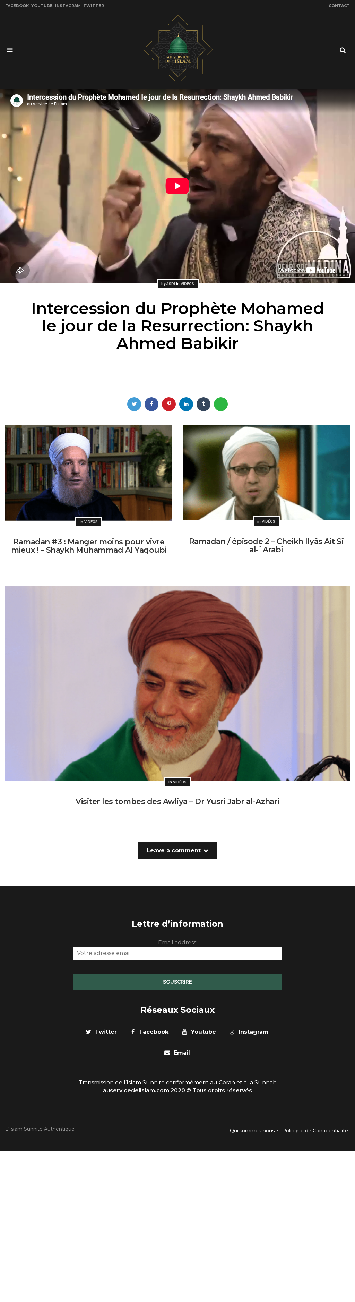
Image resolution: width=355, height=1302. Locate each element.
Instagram (68, 5)
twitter (106, 1032)
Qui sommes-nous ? (254, 1130)
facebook (153, 1032)
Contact (339, 5)
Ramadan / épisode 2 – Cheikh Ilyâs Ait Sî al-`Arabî (266, 545)
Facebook (17, 5)
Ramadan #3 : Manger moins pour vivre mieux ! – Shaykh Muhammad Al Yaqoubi (89, 546)
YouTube (42, 5)
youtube (203, 1032)
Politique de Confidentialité (315, 1130)
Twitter (93, 5)
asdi (170, 284)
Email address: (177, 942)
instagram (254, 1032)
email (182, 1052)
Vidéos (187, 284)
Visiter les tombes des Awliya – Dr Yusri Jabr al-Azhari (177, 801)
